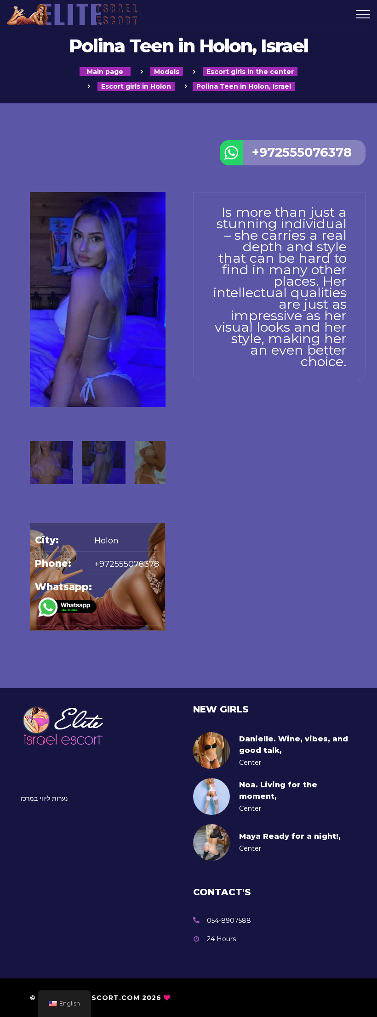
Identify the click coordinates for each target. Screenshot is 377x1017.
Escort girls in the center (250, 72)
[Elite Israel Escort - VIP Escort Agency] (126, 14)
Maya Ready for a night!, (290, 836)
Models (166, 72)
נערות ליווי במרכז (44, 798)
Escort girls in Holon (136, 86)
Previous (34, 411)
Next (161, 411)
